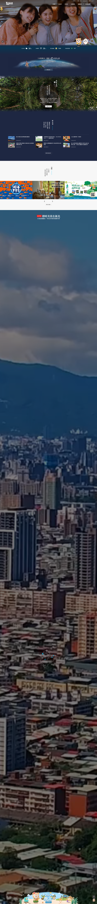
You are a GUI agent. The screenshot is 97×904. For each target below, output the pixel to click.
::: (71, 0)
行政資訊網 (87, 4)
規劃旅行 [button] (80, 4)
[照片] (6, 41)
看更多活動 (48, 204)
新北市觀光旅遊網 (10, 3)
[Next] (52, 201)
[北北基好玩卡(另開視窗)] (81, 190)
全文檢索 (77, 0)
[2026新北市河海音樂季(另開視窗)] (16, 190)
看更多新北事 (48, 153)
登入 (81, 0)
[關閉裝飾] (48, 902)
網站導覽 (74, 0)
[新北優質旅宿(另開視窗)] (48, 190)
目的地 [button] (66, 4)
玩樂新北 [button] (73, 4)
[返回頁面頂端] (94, 896)
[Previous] (44, 201)
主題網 (53, 4)
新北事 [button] (60, 4)
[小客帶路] (94, 900)
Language (84, 0)
